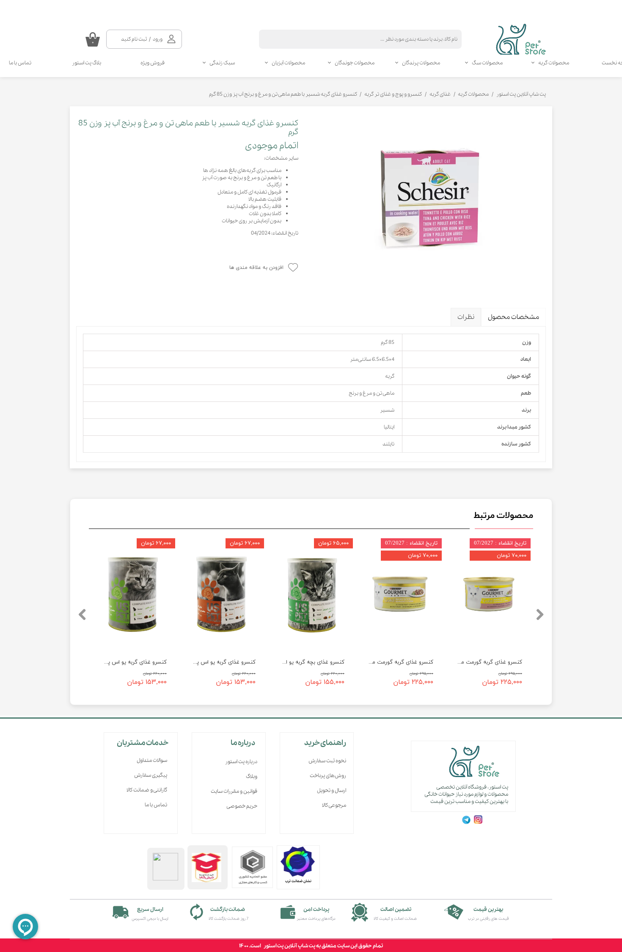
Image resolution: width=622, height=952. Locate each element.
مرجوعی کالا (334, 805)
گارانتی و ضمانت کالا (147, 790)
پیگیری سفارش (150, 775)
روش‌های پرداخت (328, 775)
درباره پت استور (241, 761)
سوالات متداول (152, 760)
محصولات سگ (487, 62)
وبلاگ (251, 776)
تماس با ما (156, 804)
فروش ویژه (152, 62)
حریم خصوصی (241, 806)
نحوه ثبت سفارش (327, 760)
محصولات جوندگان (354, 62)
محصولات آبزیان (288, 62)
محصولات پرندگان (421, 62)
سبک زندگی (222, 62)
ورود (157, 39)
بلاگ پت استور (86, 62)
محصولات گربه (553, 62)
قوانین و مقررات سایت (234, 791)
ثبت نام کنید (134, 39)
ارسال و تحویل (331, 790)
